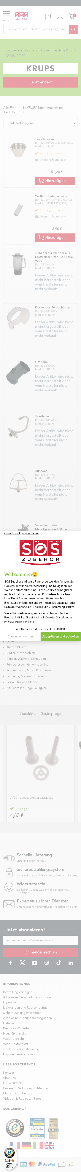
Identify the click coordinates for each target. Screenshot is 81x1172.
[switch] (9, 1165)
